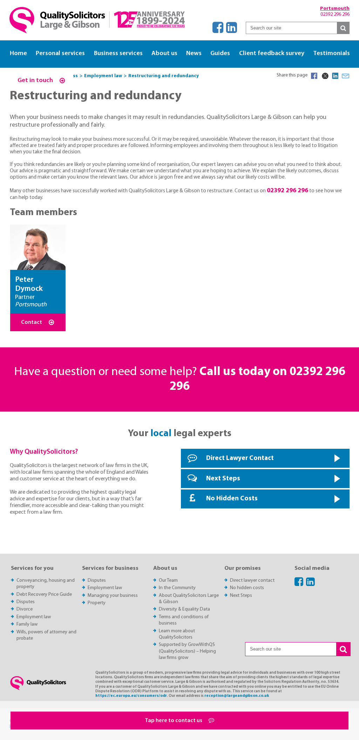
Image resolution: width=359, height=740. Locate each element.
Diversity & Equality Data (184, 609)
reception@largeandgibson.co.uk (236, 696)
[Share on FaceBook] (314, 76)
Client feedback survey (271, 53)
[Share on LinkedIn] (335, 76)
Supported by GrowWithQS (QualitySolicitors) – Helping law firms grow (187, 651)
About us (164, 53)
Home (18, 53)
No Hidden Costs (232, 498)
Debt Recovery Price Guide (44, 594)
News (194, 53)
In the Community (177, 588)
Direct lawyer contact (252, 580)
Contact (32, 322)
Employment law (33, 617)
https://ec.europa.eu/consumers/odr (131, 696)
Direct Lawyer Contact (240, 458)
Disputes (25, 602)
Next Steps (223, 478)
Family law (27, 624)
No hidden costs (247, 588)
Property (97, 603)
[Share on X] (324, 76)
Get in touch (36, 80)
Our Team (168, 580)
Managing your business (113, 595)
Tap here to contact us (174, 721)
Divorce (24, 609)
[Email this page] (346, 76)
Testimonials (331, 53)
